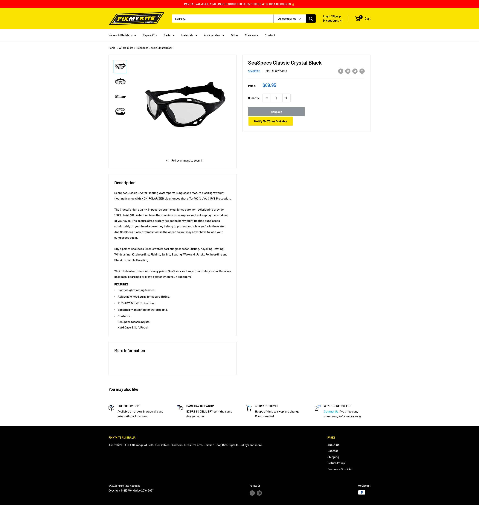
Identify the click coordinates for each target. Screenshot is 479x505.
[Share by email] (362, 71)
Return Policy (336, 463)
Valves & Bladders (120, 35)
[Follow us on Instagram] (259, 492)
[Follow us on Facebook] (252, 492)
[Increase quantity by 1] (286, 98)
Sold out (276, 111)
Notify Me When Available (270, 121)
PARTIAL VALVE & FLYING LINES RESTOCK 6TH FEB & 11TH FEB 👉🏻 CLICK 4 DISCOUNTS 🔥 (239, 4)
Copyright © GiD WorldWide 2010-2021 (131, 490)
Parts (167, 35)
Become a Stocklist (340, 469)
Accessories (212, 35)
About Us (333, 444)
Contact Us (331, 411)
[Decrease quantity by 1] (267, 98)
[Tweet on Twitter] (355, 71)
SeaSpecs (254, 71)
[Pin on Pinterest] (347, 71)
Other (234, 35)
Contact (270, 35)
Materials (187, 35)
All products (126, 47)
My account (331, 20)
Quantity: (254, 97)
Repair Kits (150, 35)
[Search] (311, 18)
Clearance (251, 35)
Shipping (333, 457)
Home (112, 47)
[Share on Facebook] (340, 71)
